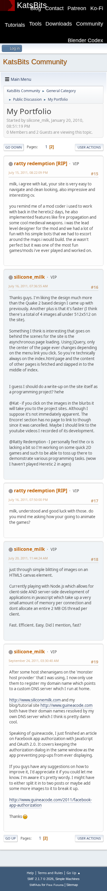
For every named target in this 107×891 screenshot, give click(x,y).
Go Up (10, 838)
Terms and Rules (50, 873)
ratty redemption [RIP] (40, 163)
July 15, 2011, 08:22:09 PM (28, 172)
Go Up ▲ (74, 873)
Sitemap (72, 885)
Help (30, 873)
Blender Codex (85, 40)
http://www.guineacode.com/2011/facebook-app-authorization (50, 802)
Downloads (58, 24)
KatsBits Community (35, 62)
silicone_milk (29, 277)
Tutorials (15, 25)
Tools (35, 24)
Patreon (76, 8)
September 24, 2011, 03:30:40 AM (34, 660)
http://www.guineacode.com (66, 705)
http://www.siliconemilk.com (35, 700)
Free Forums (55, 885)
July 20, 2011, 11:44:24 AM (28, 558)
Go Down (13, 147)
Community (89, 24)
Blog (35, 8)
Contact (54, 8)
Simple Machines (67, 879)
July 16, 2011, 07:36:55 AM (28, 286)
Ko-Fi (96, 8)
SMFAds (35, 885)
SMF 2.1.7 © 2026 (40, 879)
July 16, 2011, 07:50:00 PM (28, 499)
